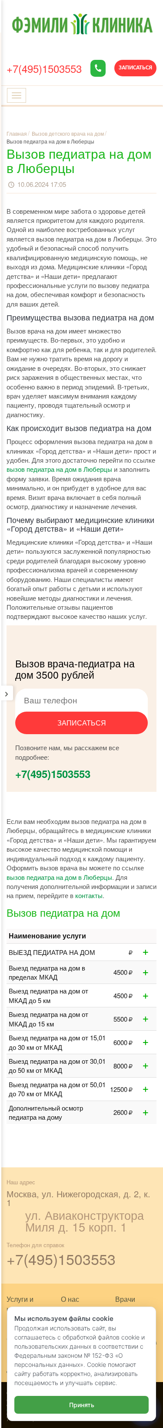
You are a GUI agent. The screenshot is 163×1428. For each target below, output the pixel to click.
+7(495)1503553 (44, 68)
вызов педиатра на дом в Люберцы (59, 469)
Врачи (125, 1299)
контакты (89, 895)
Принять (81, 1404)
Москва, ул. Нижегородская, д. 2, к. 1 (78, 1198)
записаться (81, 723)
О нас (70, 1299)
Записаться (135, 68)
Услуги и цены (20, 1304)
